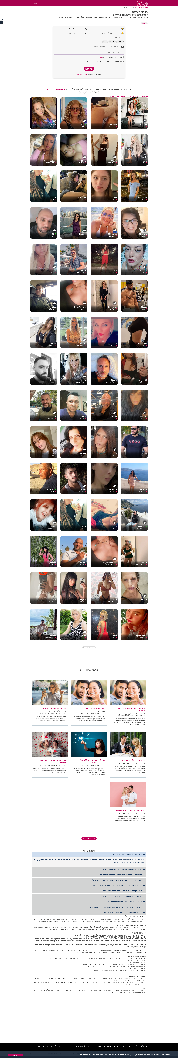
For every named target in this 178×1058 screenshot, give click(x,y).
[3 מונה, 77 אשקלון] (74, 113)
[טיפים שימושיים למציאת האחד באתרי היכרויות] (50, 744)
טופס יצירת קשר (77, 1046)
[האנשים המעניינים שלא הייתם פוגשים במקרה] (128, 692)
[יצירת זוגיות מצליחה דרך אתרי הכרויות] (128, 794)
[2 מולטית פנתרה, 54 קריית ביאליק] (104, 551)
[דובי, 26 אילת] (134, 296)
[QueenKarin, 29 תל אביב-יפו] (43, 150)
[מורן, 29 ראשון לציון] (43, 588)
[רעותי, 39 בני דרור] (104, 113)
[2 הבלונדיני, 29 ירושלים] (43, 296)
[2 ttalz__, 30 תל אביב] (134, 113)
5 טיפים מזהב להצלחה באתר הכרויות (52, 708)
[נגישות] (1, 22)
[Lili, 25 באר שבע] (104, 588)
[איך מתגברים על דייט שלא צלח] (128, 744)
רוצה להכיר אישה (107, 33)
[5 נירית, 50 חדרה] (104, 442)
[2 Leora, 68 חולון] (74, 223)
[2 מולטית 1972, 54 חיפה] (74, 296)
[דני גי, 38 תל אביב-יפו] (74, 551)
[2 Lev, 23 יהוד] (43, 442)
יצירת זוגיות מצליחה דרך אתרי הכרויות (130, 810)
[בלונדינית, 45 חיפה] (134, 332)
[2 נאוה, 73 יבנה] (134, 150)
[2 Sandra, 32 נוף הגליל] (43, 515)
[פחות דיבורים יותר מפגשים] (89, 692)
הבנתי (15, 1055)
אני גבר (107, 28)
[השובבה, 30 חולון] (74, 186)
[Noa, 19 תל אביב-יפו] (134, 551)
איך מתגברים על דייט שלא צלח (133, 760)
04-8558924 (127, 1046)
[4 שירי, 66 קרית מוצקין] (74, 369)
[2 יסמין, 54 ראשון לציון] (74, 332)
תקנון (101, 57)
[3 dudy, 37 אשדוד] (43, 223)
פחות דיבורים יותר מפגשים (95, 708)
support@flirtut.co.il (105, 1046)
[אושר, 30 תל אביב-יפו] (43, 624)
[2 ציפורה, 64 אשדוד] (134, 223)
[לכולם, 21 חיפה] (104, 186)
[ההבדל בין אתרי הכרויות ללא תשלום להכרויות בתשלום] (89, 744)
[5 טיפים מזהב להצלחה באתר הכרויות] (50, 692)
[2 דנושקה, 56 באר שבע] (104, 223)
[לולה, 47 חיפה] (104, 624)
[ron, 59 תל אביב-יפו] (74, 405)
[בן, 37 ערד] (134, 442)
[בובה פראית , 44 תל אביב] (104, 332)
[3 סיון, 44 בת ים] (134, 588)
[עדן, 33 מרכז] (104, 259)
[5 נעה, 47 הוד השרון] (104, 150)
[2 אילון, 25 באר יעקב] (74, 478)
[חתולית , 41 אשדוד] (134, 186)
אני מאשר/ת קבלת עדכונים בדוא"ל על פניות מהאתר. (104, 62)
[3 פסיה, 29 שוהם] (43, 113)
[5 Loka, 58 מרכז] (134, 405)
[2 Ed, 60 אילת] (104, 405)
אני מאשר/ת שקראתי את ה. (110, 57)
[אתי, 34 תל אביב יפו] (43, 332)
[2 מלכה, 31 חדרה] (134, 259)
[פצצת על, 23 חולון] (43, 551)
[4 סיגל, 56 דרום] (74, 442)
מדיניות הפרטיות (114, 1055)
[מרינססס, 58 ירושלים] (43, 478)
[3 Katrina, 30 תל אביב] (104, 296)
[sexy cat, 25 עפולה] (134, 369)
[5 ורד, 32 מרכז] (104, 515)
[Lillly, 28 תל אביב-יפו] (74, 588)
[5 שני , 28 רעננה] (43, 259)
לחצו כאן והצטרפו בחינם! (55, 89)
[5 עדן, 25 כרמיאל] (74, 150)
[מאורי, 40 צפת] (43, 369)
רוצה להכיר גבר (71, 33)
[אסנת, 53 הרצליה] (134, 478)
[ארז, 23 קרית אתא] (74, 259)
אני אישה (71, 28)
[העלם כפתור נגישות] (2, 19)
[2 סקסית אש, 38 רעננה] (104, 478)
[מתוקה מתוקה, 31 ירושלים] (134, 624)
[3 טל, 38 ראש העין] (43, 405)
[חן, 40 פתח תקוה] (43, 186)
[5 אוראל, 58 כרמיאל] (74, 624)
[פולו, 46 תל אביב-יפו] (104, 369)
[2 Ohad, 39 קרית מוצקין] (134, 515)
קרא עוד (144, 23)
